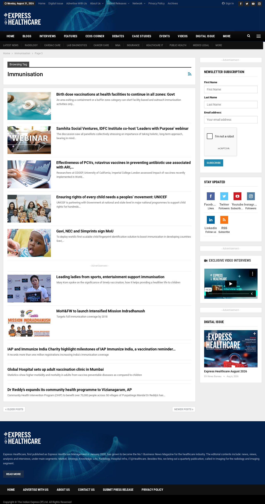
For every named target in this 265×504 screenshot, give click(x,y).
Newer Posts (183, 409)
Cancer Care (101, 45)
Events (164, 36)
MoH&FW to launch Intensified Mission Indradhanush (100, 311)
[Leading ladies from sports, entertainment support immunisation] (29, 288)
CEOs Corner (95, 36)
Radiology (31, 45)
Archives (173, 3)
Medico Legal (201, 45)
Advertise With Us (76, 3)
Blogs (27, 36)
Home (41, 3)
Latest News (10, 45)
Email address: (213, 112)
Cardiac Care (52, 45)
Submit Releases (116, 3)
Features (70, 36)
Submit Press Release (118, 490)
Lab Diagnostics (77, 45)
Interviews (48, 36)
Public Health (178, 45)
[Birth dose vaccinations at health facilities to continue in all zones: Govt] (29, 106)
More (219, 45)
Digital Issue (55, 3)
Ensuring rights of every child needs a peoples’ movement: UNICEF (111, 197)
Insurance (133, 45)
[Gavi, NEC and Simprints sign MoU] (29, 243)
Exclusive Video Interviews (229, 260)
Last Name (210, 97)
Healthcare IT (154, 45)
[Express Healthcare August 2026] (231, 349)
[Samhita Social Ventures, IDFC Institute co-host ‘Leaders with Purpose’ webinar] (29, 140)
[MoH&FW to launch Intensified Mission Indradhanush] (29, 323)
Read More (13, 474)
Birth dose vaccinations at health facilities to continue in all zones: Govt (115, 94)
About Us (95, 3)
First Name (210, 82)
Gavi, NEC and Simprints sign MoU (84, 231)
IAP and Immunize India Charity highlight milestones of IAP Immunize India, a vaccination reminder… (91, 349)
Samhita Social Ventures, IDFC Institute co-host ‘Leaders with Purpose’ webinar (122, 128)
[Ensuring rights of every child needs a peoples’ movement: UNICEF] (29, 209)
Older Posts (15, 409)
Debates (118, 36)
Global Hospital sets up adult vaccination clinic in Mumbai (55, 369)
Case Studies (141, 36)
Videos (183, 36)
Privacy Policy (156, 3)
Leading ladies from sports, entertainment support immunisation (110, 277)
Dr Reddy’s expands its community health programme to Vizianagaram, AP (69, 389)
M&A (117, 45)
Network (137, 3)
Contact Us (86, 490)
